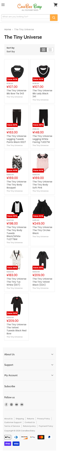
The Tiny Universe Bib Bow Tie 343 (16, 92)
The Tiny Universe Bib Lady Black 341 (42, 93)
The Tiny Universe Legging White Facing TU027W (42, 139)
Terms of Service (12, 426)
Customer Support (12, 422)
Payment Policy (46, 426)
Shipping (20, 418)
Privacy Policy (43, 418)
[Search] (54, 17)
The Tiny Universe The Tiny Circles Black (42, 230)
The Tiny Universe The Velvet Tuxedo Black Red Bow (16, 329)
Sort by (10, 47)
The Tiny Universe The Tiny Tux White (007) (16, 281)
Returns (30, 418)
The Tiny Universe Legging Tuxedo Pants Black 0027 (16, 139)
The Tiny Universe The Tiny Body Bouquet (16, 184)
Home (7, 29)
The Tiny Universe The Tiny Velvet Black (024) (42, 281)
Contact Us (30, 422)
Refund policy (29, 426)
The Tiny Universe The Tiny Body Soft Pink (42, 184)
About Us (8, 418)
